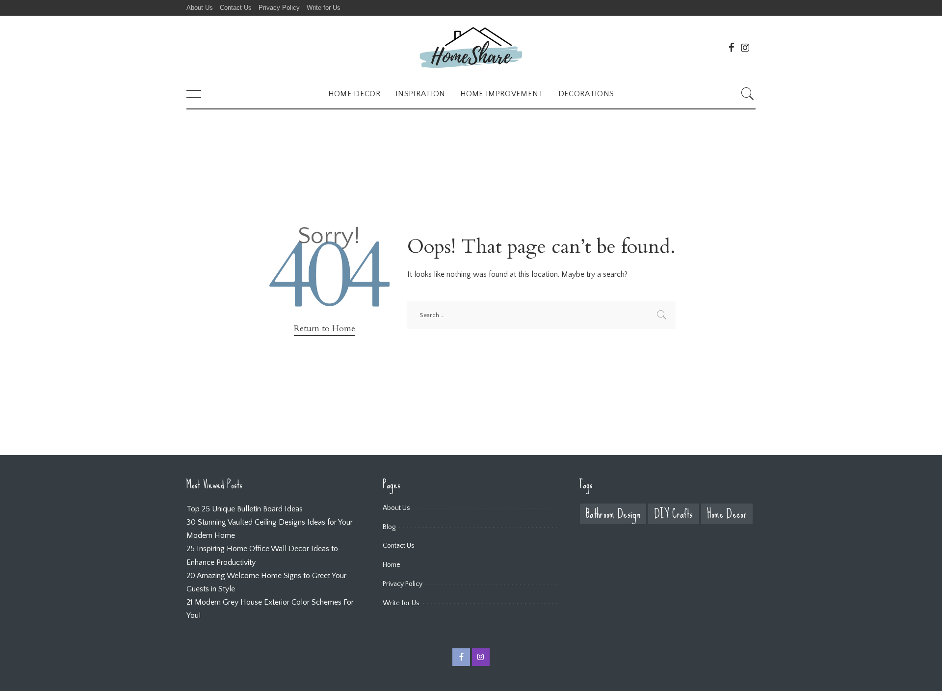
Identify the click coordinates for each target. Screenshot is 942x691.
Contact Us (399, 546)
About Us (396, 508)
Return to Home (324, 328)
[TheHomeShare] (471, 47)
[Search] (748, 93)
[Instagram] (745, 47)
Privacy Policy (402, 584)
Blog (389, 527)
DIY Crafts (673, 514)
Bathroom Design (613, 514)
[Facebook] (731, 47)
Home (391, 565)
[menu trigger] (201, 93)
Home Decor (727, 514)
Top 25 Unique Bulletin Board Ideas (244, 509)
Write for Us (401, 603)
